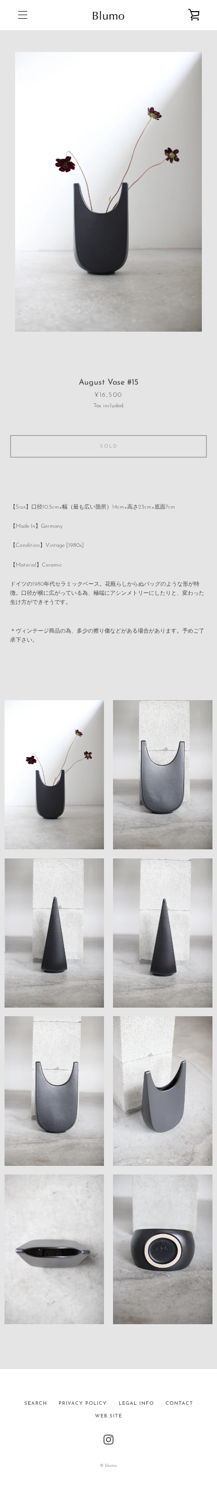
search (35, 1403)
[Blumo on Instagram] (108, 1439)
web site (108, 1416)
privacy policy (83, 1403)
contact (179, 1403)
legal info (136, 1403)
